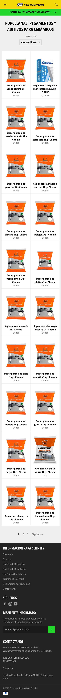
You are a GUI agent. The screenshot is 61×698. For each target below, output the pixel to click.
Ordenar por (30, 36)
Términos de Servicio (13, 579)
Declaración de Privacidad (16, 584)
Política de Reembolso (14, 569)
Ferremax (14, 688)
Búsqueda (8, 554)
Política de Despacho (14, 564)
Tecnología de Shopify (28, 688)
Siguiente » (37, 534)
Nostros (7, 559)
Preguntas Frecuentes (14, 574)
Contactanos (9, 589)
